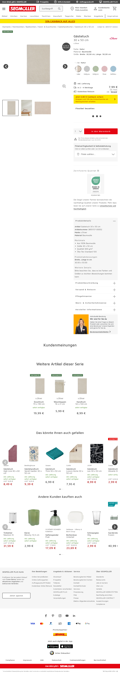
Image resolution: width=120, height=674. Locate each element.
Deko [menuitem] (78, 16)
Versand (114, 92)
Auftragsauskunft (87, 2)
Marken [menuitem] (87, 16)
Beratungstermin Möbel (82, 577)
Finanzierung (78, 592)
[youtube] (67, 616)
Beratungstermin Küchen (83, 580)
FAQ (75, 595)
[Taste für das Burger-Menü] (3, 8)
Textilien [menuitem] (46, 16)
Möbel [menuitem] (5, 16)
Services (77, 589)
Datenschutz (56, 660)
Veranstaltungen (59, 598)
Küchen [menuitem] (14, 16)
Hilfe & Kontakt (64, 2)
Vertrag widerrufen (109, 671)
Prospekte (44, 2)
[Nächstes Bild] (65, 66)
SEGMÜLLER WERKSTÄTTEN (107, 592)
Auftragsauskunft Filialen (41, 583)
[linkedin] (74, 616)
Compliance (100, 604)
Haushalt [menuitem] (57, 16)
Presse (76, 598)
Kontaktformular (80, 586)
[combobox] (78, 131)
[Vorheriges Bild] (6, 66)
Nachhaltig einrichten (104, 595)
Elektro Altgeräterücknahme (84, 601)
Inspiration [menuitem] (112, 16)
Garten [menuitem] (23, 16)
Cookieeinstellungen (77, 660)
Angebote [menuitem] (98, 16)
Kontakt (77, 583)
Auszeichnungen (102, 601)
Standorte (100, 577)
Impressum (27, 660)
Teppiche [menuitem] (69, 16)
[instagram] (60, 616)
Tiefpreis (56, 583)
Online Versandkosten (40, 577)
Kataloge (56, 595)
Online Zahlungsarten (40, 580)
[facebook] (46, 616)
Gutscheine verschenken (62, 589)
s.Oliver (76, 43)
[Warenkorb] (115, 8)
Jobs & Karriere (102, 583)
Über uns (99, 586)
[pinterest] (53, 616)
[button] (64, 86)
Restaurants (100, 580)
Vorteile (99, 589)
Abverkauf (57, 577)
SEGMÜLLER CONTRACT (105, 598)
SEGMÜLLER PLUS (110, 2)
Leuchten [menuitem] (34, 16)
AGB (41, 660)
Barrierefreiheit (100, 660)
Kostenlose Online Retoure (42, 586)
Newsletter (57, 586)
